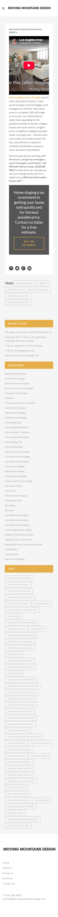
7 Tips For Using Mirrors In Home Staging (23, 345)
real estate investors (18, 302)
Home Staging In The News (17, 432)
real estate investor (17, 296)
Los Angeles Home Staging (17, 461)
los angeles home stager (20, 711)
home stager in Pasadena (20, 642)
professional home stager (20, 781)
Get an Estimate (29, 243)
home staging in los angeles (21, 692)
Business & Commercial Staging (19, 388)
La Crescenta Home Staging (17, 456)
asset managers (25, 283)
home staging (14, 290)
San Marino (41, 800)
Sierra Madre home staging (17, 524)
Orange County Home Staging (18, 481)
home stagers (14, 654)
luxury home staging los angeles (24, 737)
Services (7, 867)
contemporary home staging (22, 610)
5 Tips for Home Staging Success (19, 350)
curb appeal (13, 616)
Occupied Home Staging (16, 476)
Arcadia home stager (18, 585)
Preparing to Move (13, 500)
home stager (37, 629)
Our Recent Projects (14, 485)
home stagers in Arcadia (20, 661)
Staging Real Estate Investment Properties (24, 544)
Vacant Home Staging (15, 559)
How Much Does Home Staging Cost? (22, 355)
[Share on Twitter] (17, 267)
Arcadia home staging (14, 378)
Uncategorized (11, 554)
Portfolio (7, 878)
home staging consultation (21, 680)
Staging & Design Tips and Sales (19, 534)
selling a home (15, 813)
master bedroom (16, 743)
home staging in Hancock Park (23, 686)
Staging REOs (11, 549)
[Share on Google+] (23, 267)
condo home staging (17, 604)
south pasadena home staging (18, 529)
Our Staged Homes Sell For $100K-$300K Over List (28, 332)
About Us (7, 873)
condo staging (41, 604)
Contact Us (8, 883)
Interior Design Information (17, 451)
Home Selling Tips (13, 422)
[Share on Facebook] (11, 267)
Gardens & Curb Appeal (15, 407)
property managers (38, 290)
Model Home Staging (14, 471)
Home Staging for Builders (16, 427)
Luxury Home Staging (15, 466)
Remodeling (10, 505)
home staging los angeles (20, 699)
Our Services (10, 490)
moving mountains (40, 743)
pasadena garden (16, 756)
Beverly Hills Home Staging (17, 383)
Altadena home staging (15, 373)
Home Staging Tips (13, 442)
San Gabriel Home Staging (17, 515)
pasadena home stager (18, 762)
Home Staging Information (17, 437)
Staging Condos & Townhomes (18, 539)
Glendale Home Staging (15, 412)
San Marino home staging (16, 520)
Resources (9, 510)
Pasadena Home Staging (16, 495)
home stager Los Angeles (20, 648)
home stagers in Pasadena (20, 667)
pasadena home (39, 756)
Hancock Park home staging (21, 623)
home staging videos (14, 446)
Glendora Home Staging (15, 417)
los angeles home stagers (20, 718)
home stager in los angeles (21, 635)
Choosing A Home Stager (16, 393)
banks (42, 283)
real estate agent (16, 788)
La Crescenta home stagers (21, 705)
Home (5, 862)
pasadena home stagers (19, 769)
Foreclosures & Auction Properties (20, 403)
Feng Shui (9, 398)
